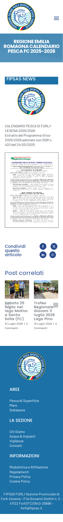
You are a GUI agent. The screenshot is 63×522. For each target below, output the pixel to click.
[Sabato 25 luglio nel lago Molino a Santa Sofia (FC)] (17, 289)
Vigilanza (16, 441)
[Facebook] (43, 246)
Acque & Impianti (23, 436)
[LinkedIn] (43, 255)
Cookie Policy (20, 481)
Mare (13, 405)
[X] (54, 246)
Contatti (16, 445)
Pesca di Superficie (24, 400)
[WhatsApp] (53, 255)
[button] (7, 305)
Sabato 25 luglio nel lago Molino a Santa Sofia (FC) (16, 310)
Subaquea (17, 410)
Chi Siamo (17, 431)
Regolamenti (19, 472)
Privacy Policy (20, 476)
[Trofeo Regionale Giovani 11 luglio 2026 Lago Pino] (46, 289)
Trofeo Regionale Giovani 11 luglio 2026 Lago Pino (44, 310)
